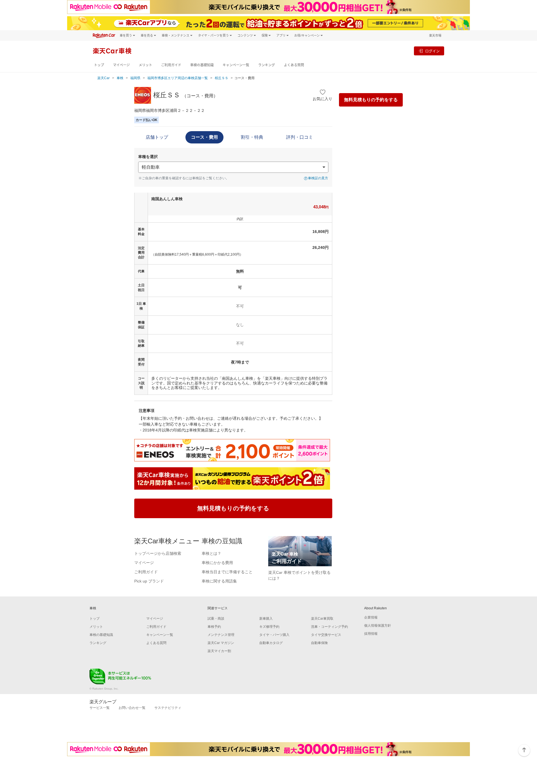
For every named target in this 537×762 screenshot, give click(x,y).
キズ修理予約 (269, 627)
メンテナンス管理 (221, 635)
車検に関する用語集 (219, 581)
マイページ (121, 65)
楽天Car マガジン (221, 643)
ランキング (266, 65)
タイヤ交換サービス (326, 635)
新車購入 (266, 619)
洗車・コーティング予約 (329, 627)
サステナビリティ (167, 708)
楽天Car (103, 78)
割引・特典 (252, 137)
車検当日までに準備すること (227, 572)
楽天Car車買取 (322, 619)
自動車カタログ (271, 643)
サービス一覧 (100, 708)
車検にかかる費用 (217, 562)
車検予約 (214, 627)
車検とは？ (211, 553)
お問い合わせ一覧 (132, 708)
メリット (145, 65)
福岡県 (135, 78)
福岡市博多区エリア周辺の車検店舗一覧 (177, 78)
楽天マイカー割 (219, 651)
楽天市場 (435, 35)
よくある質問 (294, 65)
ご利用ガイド (171, 65)
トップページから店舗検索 (157, 553)
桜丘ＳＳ (221, 78)
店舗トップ (157, 137)
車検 (120, 78)
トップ (99, 65)
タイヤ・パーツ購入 (274, 635)
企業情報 (371, 617)
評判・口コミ (299, 137)
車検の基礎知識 (202, 65)
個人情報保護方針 (377, 625)
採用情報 (371, 634)
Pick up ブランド (149, 581)
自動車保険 (319, 643)
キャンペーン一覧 (236, 65)
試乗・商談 (216, 619)
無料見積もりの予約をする (371, 99)
